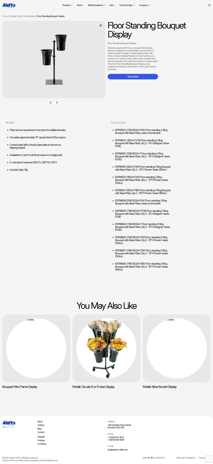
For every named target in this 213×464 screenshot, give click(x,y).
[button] (51, 102)
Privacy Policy (205, 457)
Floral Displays (30, 16)
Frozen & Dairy (125, 5)
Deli (111, 5)
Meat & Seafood (95, 5)
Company (143, 5)
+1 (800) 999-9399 (116, 439)
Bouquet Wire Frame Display (19, 387)
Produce (66, 5)
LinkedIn (41, 436)
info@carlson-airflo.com (118, 449)
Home (5, 16)
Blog (39, 428)
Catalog (12, 16)
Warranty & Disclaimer (185, 457)
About (40, 421)
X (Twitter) (41, 444)
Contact (40, 432)
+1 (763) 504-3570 (116, 437)
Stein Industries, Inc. (49, 460)
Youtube (41, 440)
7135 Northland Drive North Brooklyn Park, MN (119, 426)
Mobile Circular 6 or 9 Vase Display (93, 387)
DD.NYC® (160, 457)
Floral (79, 5)
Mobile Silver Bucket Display (160, 387)
